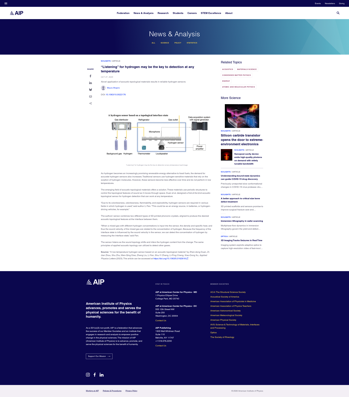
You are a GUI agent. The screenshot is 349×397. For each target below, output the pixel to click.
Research (163, 13)
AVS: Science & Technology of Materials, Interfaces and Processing (234, 326)
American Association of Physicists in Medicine (233, 301)
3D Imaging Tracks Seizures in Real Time (241, 240)
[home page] (16, 13)
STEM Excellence (211, 13)
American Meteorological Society (226, 315)
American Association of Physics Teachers (230, 306)
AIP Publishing (163, 328)
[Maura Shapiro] (103, 87)
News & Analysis (143, 13)
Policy (177, 43)
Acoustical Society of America (224, 296)
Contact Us (160, 320)
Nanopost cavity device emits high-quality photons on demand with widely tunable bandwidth (248, 159)
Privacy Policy (131, 391)
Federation (123, 13)
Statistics (192, 43)
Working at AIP (92, 391)
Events (318, 3)
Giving (342, 3)
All (153, 43)
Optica (224, 236)
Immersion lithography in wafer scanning (242, 221)
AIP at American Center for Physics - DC (176, 306)
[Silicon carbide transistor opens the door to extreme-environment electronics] (242, 116)
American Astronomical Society (225, 310)
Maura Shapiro (113, 88)
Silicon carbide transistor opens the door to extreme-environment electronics (242, 139)
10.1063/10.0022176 (116, 94)
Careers (192, 13)
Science (165, 43)
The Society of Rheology (222, 337)
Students (178, 13)
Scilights (106, 61)
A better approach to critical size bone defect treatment (240, 200)
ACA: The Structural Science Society (228, 292)
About (228, 13)
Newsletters (330, 3)
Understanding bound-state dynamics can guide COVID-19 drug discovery (240, 177)
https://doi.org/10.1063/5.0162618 (169, 258)
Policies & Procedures (112, 391)
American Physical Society (223, 320)
